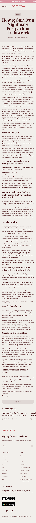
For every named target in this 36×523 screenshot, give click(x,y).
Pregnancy (18, 14)
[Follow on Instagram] (7, 511)
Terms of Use (12, 518)
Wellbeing (4, 473)
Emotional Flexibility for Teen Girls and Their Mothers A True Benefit (14, 414)
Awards (22, 459)
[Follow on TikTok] (12, 511)
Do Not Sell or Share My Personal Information (26, 480)
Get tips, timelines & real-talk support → (18, 1)
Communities (5, 476)
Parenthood (5, 461)
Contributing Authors (25, 467)
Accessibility (23, 476)
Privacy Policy (23, 473)
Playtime (4, 464)
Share (19, 402)
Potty (3, 467)
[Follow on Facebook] (3, 511)
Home (21, 456)
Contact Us (22, 464)
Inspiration (4, 456)
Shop (3, 479)
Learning (4, 459)
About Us (22, 461)
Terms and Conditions (25, 470)
